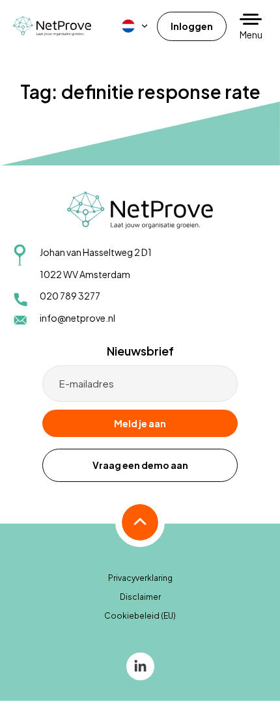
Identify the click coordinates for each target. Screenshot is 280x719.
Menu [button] (251, 34)
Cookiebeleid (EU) (140, 616)
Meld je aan (140, 423)
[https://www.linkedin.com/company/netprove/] (140, 665)
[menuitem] (135, 26)
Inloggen (192, 26)
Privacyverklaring (140, 578)
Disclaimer (140, 597)
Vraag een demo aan (140, 465)
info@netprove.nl (77, 318)
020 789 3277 (70, 296)
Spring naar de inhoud (49, 17)
